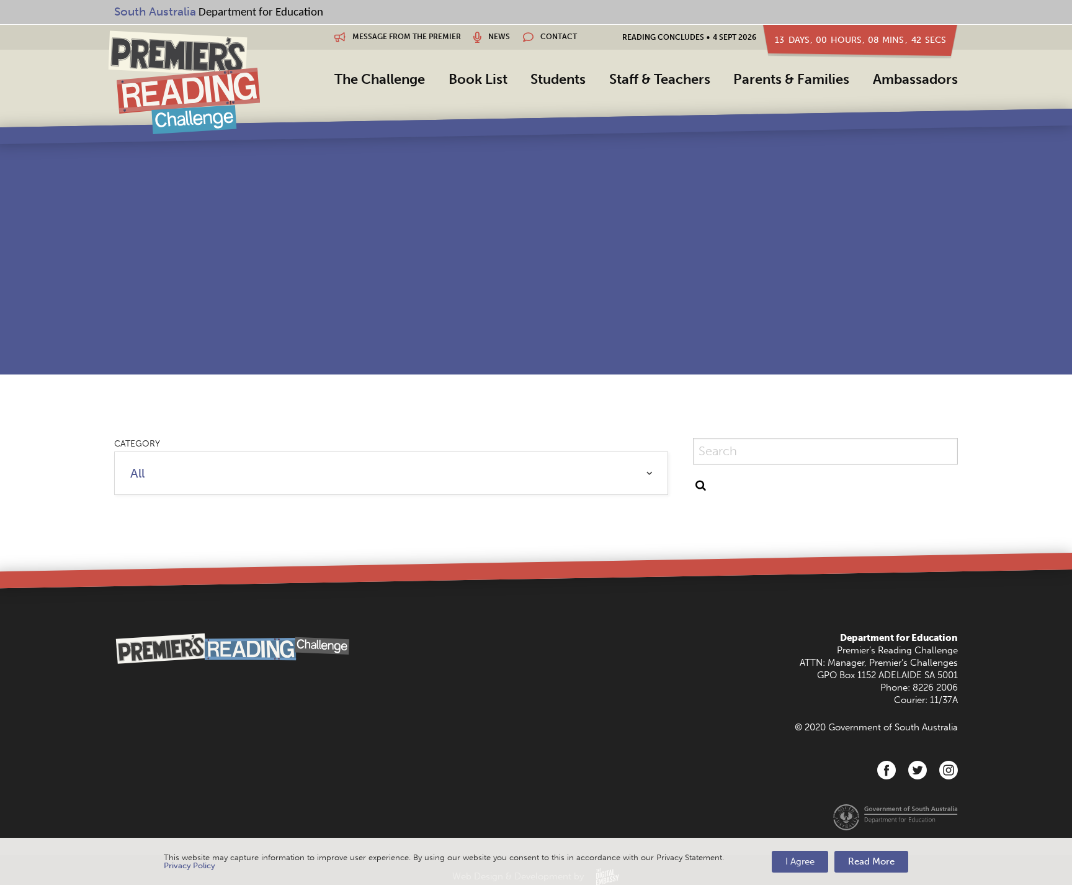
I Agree (800, 861)
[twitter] (917, 770)
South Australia (155, 11)
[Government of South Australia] (895, 816)
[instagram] (948, 770)
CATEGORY (137, 443)
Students (558, 79)
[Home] (184, 82)
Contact (557, 36)
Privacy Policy (189, 865)
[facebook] (886, 770)
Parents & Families (791, 79)
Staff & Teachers (659, 79)
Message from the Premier (406, 36)
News (498, 36)
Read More (871, 861)
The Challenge (379, 79)
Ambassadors (915, 79)
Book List (478, 79)
